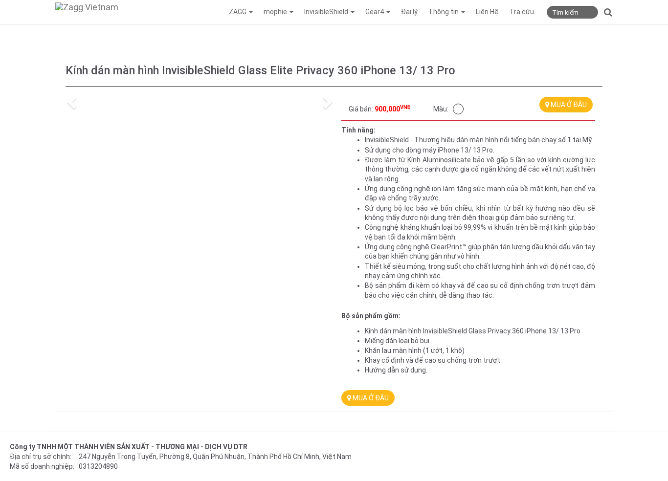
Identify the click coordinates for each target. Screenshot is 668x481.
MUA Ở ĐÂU (568, 105)
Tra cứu (522, 12)
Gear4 (375, 12)
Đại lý (409, 12)
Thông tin (444, 12)
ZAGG (238, 12)
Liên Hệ (487, 12)
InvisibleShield (327, 12)
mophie (276, 12)
